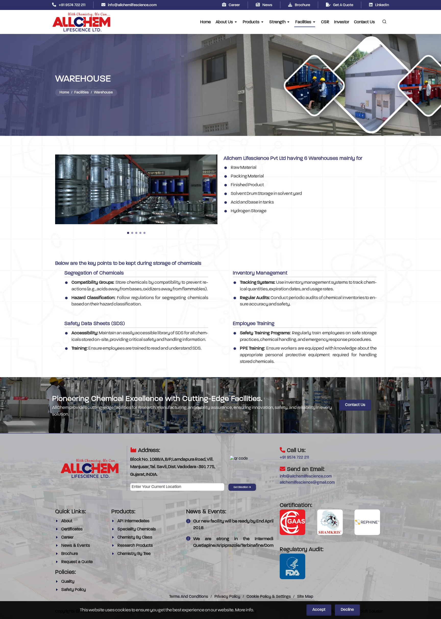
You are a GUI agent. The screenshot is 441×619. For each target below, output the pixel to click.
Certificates (72, 529)
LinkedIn (382, 5)
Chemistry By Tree (134, 553)
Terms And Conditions (188, 597)
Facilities (81, 92)
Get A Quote (343, 5)
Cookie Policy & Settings (269, 597)
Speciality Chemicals (136, 529)
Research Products (135, 545)
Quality (67, 581)
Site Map (305, 597)
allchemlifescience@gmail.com (307, 483)
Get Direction (241, 487)
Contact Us (355, 405)
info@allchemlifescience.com (132, 5)
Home (64, 92)
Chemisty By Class (134, 537)
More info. (244, 609)
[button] (128, 233)
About (66, 521)
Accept (318, 610)
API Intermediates (133, 521)
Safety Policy (73, 589)
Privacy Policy (227, 597)
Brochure (302, 5)
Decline (347, 610)
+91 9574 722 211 (72, 5)
